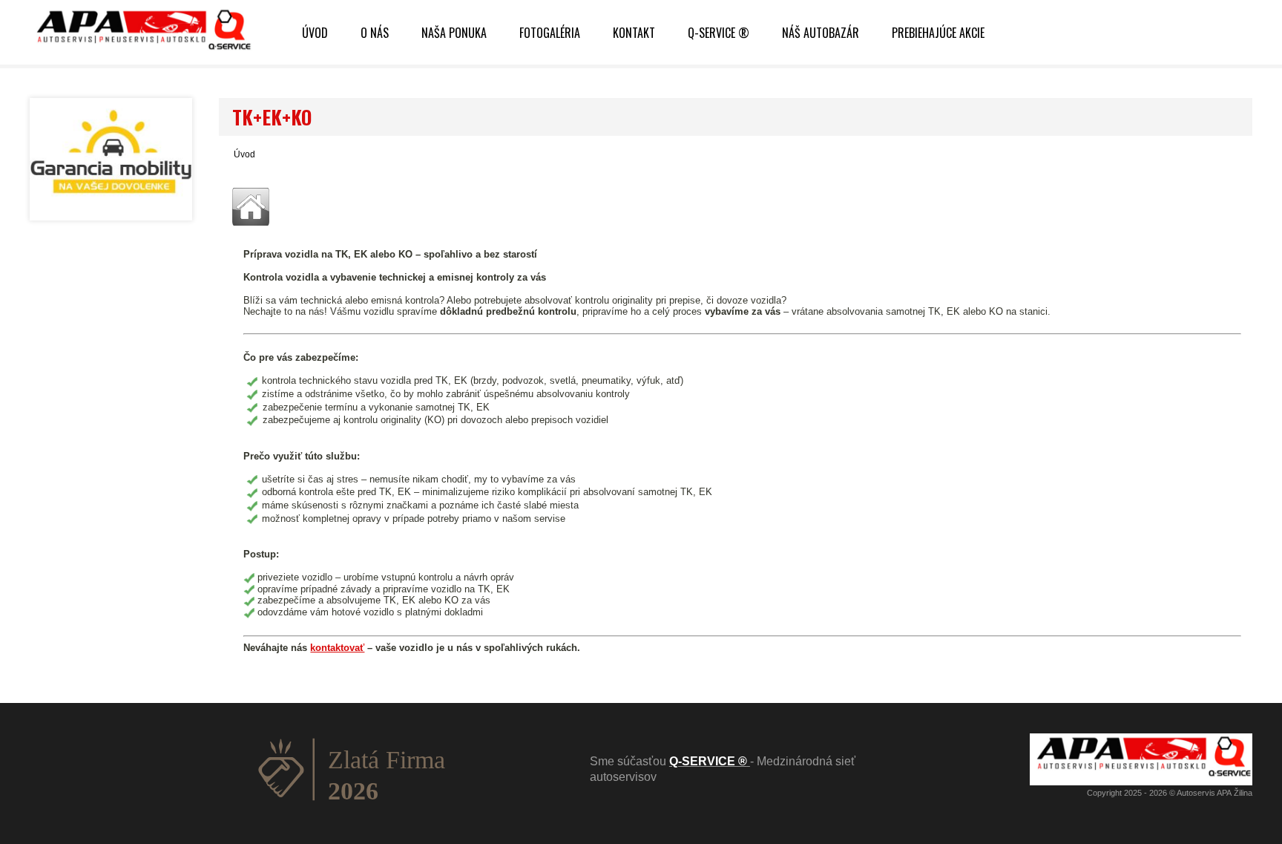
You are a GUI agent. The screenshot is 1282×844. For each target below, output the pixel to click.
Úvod (244, 154)
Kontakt (634, 33)
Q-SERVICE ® (718, 33)
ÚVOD (315, 33)
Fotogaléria (549, 33)
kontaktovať (337, 647)
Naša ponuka (454, 33)
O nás (375, 33)
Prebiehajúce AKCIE (938, 33)
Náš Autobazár (820, 33)
